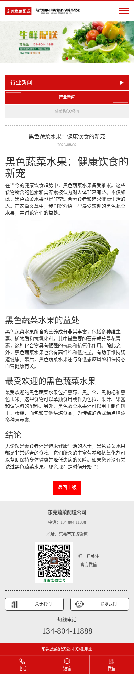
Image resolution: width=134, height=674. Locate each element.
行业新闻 (67, 97)
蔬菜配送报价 (67, 111)
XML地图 (84, 649)
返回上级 (67, 487)
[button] (60, 58)
